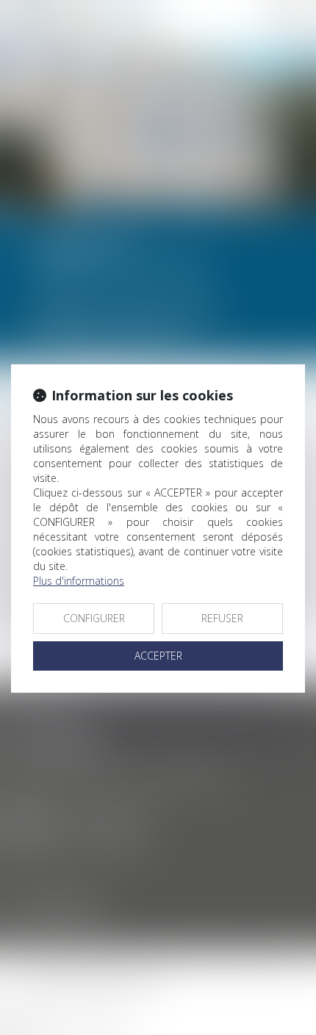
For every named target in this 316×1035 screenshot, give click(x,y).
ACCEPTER (158, 656)
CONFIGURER (94, 618)
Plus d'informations (78, 581)
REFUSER (222, 618)
